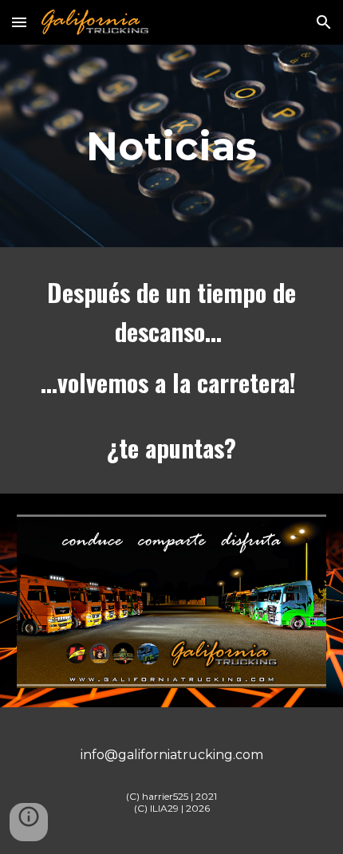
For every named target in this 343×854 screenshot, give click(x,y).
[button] (19, 22)
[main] (172, 145)
